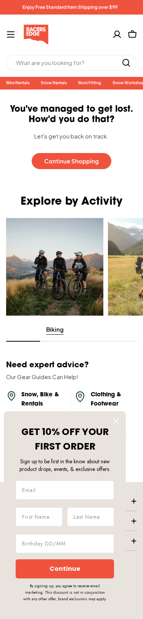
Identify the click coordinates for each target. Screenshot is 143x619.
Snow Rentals (54, 82)
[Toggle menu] (10, 34)
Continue (65, 568)
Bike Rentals (17, 82)
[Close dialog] (116, 421)
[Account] (117, 34)
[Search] (126, 62)
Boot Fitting (89, 82)
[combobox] (71, 63)
